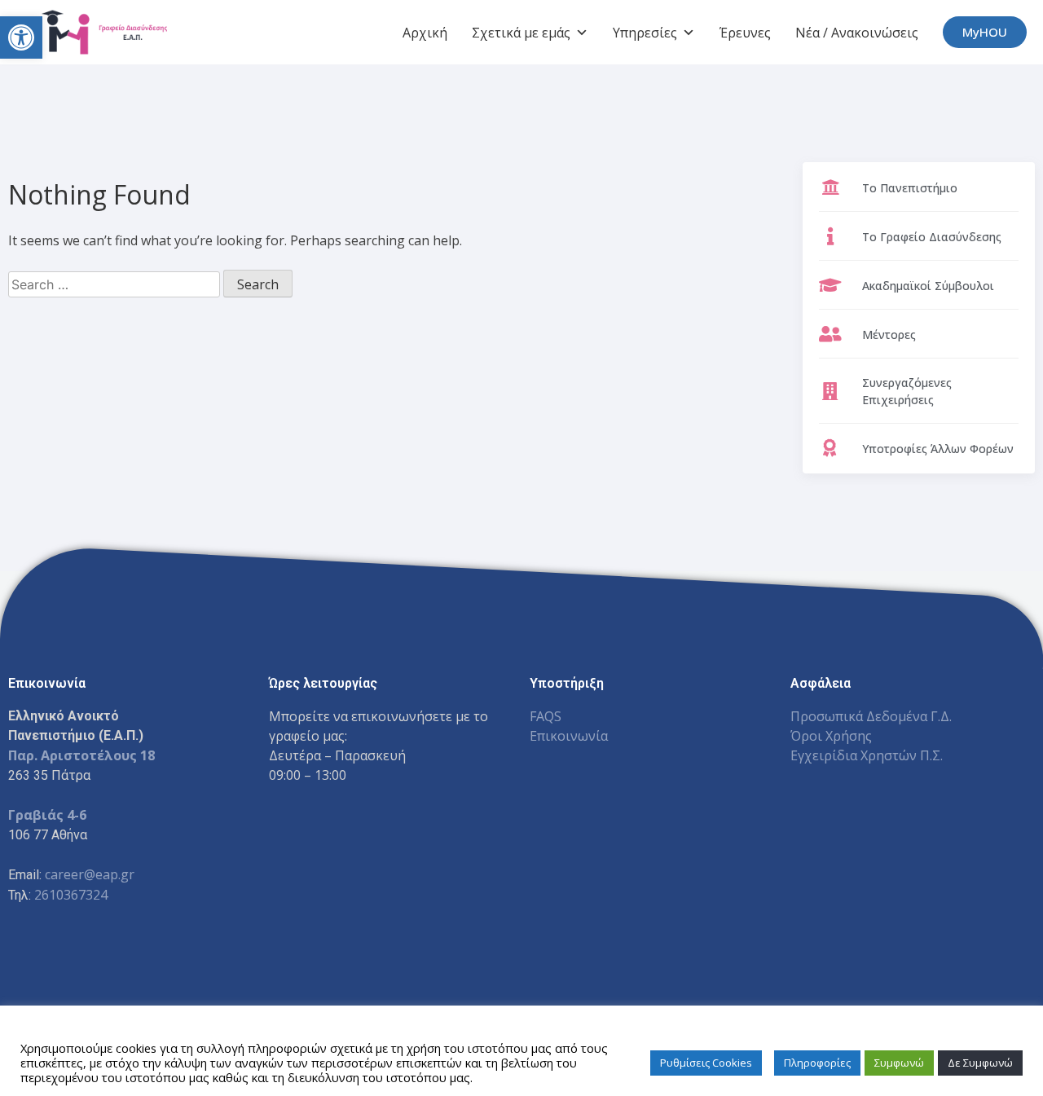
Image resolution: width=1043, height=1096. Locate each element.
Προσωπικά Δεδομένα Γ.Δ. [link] (871, 716)
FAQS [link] (545, 716)
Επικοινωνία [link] (569, 736)
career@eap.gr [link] (89, 874)
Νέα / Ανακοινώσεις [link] (856, 33)
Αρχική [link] (425, 33)
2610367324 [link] (71, 895)
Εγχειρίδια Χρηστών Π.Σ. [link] (866, 755)
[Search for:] (115, 284)
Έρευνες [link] (745, 33)
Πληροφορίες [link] (817, 1062)
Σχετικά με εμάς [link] (521, 33)
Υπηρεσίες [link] (645, 33)
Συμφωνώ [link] (899, 1062)
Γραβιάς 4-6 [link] (47, 815)
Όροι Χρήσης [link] (831, 736)
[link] (21, 37)
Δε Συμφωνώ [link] (980, 1062)
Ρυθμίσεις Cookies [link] (706, 1062)
